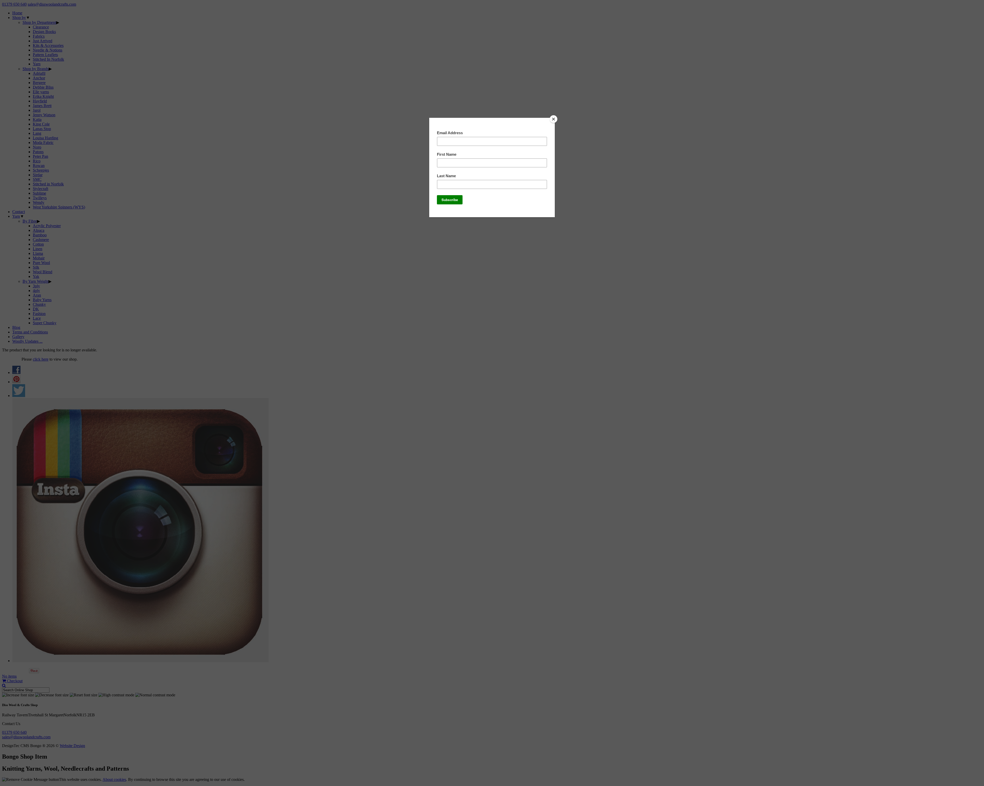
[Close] (553, 119)
